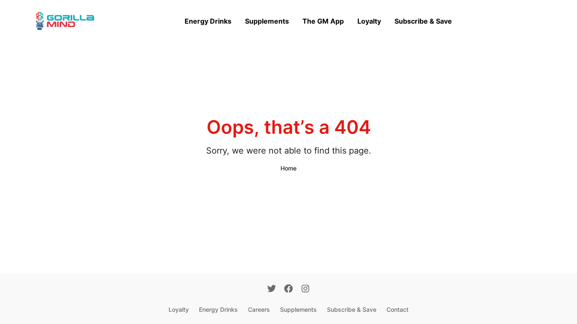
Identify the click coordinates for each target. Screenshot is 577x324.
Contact (397, 309)
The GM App (323, 21)
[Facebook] (288, 289)
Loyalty (369, 21)
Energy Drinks (208, 21)
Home (288, 168)
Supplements (267, 21)
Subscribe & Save (423, 21)
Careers (259, 309)
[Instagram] (305, 289)
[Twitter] (272, 289)
